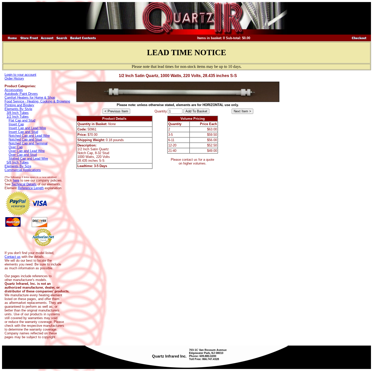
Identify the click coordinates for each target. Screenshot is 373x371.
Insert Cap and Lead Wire (27, 128)
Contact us (13, 257)
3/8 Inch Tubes (18, 113)
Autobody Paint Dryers (21, 94)
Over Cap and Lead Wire (27, 151)
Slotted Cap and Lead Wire (28, 158)
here (16, 180)
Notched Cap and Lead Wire (29, 136)
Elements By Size (18, 166)
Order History (14, 78)
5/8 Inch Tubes (18, 162)
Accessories (14, 90)
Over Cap (16, 147)
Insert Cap (16, 124)
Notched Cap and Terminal (28, 143)
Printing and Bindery (19, 105)
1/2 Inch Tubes (18, 116)
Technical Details (24, 184)
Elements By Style (18, 109)
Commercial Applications (23, 170)
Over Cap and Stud (23, 155)
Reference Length (31, 188)
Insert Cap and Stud (23, 132)
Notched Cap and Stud (25, 139)
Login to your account (20, 75)
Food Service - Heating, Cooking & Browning (37, 101)
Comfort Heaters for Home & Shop (30, 97)
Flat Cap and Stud (22, 120)
